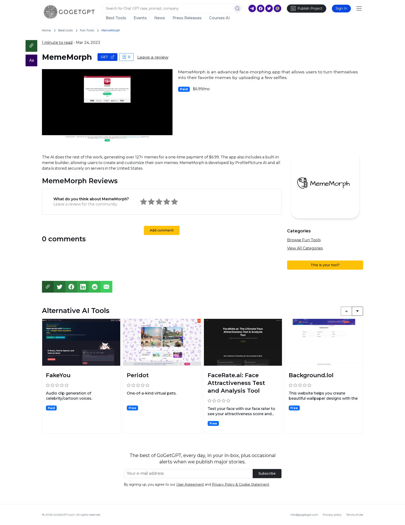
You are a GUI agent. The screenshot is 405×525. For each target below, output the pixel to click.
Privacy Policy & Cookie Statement (240, 484)
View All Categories (305, 248)
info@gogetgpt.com (304, 514)
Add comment (162, 230)
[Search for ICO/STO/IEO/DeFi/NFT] (237, 8)
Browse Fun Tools (304, 240)
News (159, 18)
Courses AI (219, 18)
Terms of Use (354, 514)
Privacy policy (332, 514)
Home (46, 30)
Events (140, 18)
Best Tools (116, 18)
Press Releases (187, 18)
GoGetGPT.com (64, 514)
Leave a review (152, 57)
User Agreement (190, 484)
